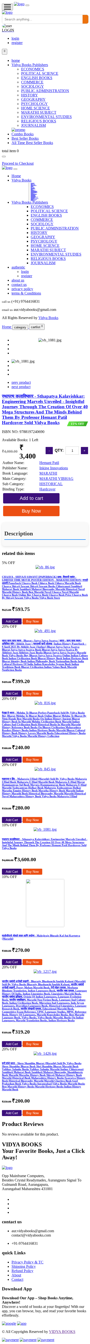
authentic (18, 267)
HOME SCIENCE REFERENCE (33, 192)
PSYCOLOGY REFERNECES (33, 195)
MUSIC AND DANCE (33, 193)
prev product (21, 382)
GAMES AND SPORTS (33, 187)
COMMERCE (32, 82)
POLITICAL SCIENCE (39, 73)
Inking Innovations (53, 468)
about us (18, 280)
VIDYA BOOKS (62, 1332)
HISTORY (29, 95)
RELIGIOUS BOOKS (38, 121)
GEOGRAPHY (33, 99)
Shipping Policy (24, 1266)
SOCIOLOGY (32, 86)
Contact (17, 1279)
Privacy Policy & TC (27, 1262)
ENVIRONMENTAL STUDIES (46, 117)
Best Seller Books (25, 138)
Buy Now (32, 621)
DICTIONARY (32, 185)
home (16, 60)
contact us (19, 285)
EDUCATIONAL (32, 189)
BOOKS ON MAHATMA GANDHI (34, 191)
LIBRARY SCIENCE (32, 197)
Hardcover (47, 489)
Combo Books (23, 134)
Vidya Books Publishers (30, 65)
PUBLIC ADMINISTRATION (45, 91)
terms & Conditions (26, 293)
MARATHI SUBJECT (38, 112)
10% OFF (9, 825)
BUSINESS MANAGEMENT (33, 190)
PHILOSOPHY (32, 199)
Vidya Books (21, 180)
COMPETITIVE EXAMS (33, 184)
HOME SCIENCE (35, 108)
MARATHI (48, 473)
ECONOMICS (32, 69)
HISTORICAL (51, 484)
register (17, 43)
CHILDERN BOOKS (32, 186)
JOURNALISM (33, 125)
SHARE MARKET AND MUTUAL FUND (34, 196)
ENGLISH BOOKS (36, 78)
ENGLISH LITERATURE (33, 183)
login (15, 38)
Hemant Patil (49, 463)
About (16, 1275)
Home (16, 176)
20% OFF (9, 626)
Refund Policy (22, 1271)
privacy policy (22, 289)
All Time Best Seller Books (32, 143)
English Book (32, 198)
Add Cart (12, 621)
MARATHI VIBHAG (32, 182)
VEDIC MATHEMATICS (33, 188)
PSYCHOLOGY (34, 104)
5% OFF (8, 563)
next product (21, 387)
